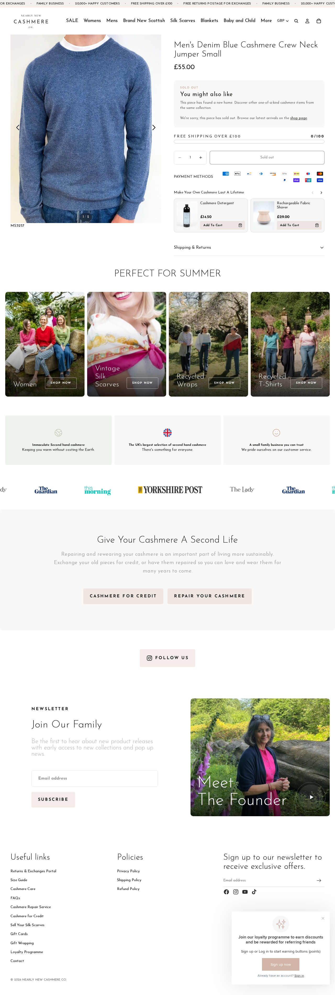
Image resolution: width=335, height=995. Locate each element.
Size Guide (18, 880)
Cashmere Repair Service (30, 907)
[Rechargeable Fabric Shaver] (263, 215)
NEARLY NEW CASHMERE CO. (44, 979)
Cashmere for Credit (27, 916)
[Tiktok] (254, 892)
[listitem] (266, 20)
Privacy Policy (128, 871)
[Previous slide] (16, 129)
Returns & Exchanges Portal (33, 871)
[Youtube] (245, 892)
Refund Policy (128, 889)
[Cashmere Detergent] (187, 215)
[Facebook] (226, 892)
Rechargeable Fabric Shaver (293, 205)
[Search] (296, 21)
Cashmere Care (22, 889)
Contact (17, 961)
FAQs (15, 898)
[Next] (321, 193)
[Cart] (319, 21)
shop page (298, 118)
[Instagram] (236, 892)
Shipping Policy (129, 880)
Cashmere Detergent (217, 203)
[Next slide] (155, 129)
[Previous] (312, 193)
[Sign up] (319, 880)
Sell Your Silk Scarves (27, 925)
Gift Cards (19, 934)
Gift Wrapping (22, 943)
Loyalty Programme (26, 952)
